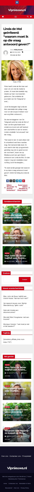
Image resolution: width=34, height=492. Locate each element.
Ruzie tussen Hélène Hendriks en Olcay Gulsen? (22, 187)
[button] (28, 17)
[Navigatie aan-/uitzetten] (16, 16)
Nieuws (7, 212)
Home (5, 483)
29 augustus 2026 (13, 436)
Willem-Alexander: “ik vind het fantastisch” (12, 187)
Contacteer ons (15, 456)
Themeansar (21, 479)
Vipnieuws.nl (17, 10)
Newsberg (11, 479)
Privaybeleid (26, 456)
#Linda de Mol (15, 55)
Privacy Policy (25, 488)
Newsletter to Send (25, 483)
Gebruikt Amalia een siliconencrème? (16, 216)
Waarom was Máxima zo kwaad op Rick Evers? (16, 433)
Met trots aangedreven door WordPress (14, 476)
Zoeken (6, 273)
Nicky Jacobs (18, 49)
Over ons (4, 456)
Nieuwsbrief (8, 488)
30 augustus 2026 (13, 373)
